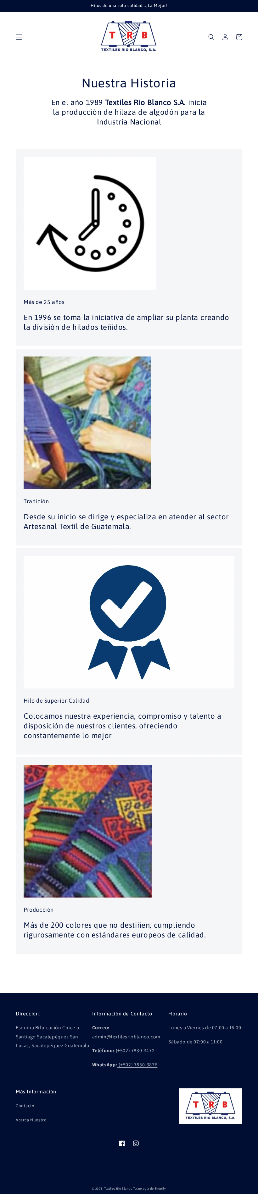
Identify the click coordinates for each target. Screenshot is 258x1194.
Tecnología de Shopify (149, 1188)
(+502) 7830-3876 (138, 1064)
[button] (19, 37)
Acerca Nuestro (31, 1120)
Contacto (25, 1105)
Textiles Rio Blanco (118, 1188)
